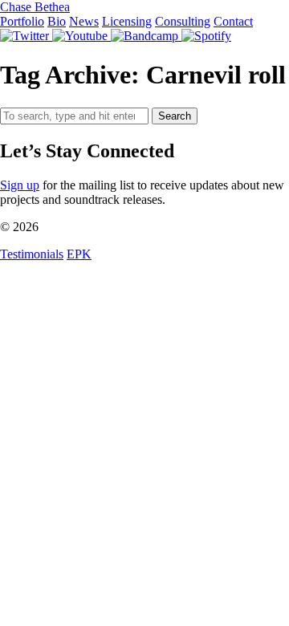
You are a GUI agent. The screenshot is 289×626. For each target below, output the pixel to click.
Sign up (19, 185)
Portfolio (22, 21)
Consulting (182, 21)
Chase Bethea (35, 7)
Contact (233, 21)
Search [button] (174, 116)
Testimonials (31, 254)
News (84, 21)
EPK (79, 254)
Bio (56, 21)
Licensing (127, 21)
